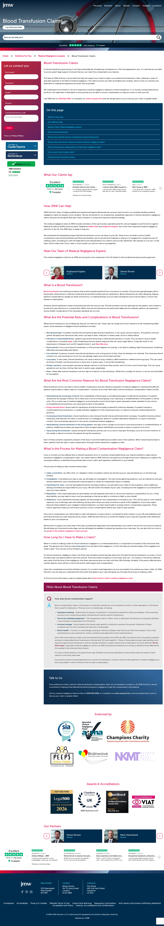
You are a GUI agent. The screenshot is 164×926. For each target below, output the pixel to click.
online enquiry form (94, 99)
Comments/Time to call (19, 113)
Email (11, 92)
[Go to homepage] (8, 5)
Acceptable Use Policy (63, 905)
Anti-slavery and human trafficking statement (140, 903)
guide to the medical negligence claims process (67, 531)
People (126, 6)
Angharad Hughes (110, 227)
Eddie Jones (93, 227)
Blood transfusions (51, 291)
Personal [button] (97, 6)
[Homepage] (27, 884)
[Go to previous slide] (47, 273)
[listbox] (103, 272)
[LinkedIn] (31, 892)
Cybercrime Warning (82, 903)
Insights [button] (146, 6)
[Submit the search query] (158, 37)
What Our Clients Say (55, 117)
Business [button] (108, 6)
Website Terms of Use (60, 903)
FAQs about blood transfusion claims (61, 157)
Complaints (8, 903)
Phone (12, 103)
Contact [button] (136, 6)
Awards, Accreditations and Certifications (95, 905)
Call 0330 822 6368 (13, 27)
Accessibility (22, 903)
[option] (76, 272)
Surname (13, 83)
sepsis (69, 341)
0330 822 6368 (64, 99)
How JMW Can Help (55, 122)
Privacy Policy (17, 136)
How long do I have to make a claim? (61, 152)
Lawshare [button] (156, 6)
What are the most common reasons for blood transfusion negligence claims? (76, 142)
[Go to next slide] (160, 273)
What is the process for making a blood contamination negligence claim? (74, 147)
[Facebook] (22, 892)
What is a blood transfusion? (58, 132)
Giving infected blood (55, 407)
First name (13, 72)
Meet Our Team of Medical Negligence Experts (65, 127)
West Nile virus (102, 344)
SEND (9, 128)
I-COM (86, 918)
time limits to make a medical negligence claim (113, 578)
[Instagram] (26, 892)
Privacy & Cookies (38, 903)
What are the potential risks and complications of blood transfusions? (73, 137)
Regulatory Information (105, 903)
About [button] (117, 6)
